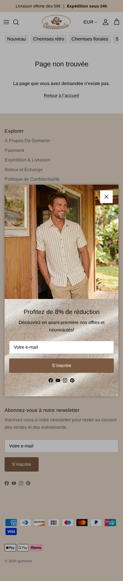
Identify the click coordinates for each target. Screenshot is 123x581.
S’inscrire (61, 365)
